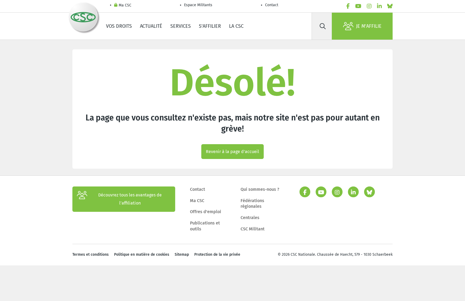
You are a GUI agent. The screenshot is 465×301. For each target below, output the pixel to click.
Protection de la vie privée (217, 254)
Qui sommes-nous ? (260, 189)
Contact (271, 5)
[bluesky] (390, 6)
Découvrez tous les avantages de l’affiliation (130, 199)
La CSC (236, 26)
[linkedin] (379, 6)
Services (180, 26)
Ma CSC (125, 5)
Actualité (151, 26)
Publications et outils (205, 225)
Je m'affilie (369, 26)
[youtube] (358, 6)
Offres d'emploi (205, 211)
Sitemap (182, 254)
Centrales (250, 217)
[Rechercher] (322, 26)
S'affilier (210, 26)
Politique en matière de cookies (141, 254)
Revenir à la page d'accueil (232, 151)
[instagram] (369, 6)
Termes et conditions (90, 254)
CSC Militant (253, 228)
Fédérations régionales (252, 203)
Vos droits (119, 26)
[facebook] (348, 6)
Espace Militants (198, 5)
